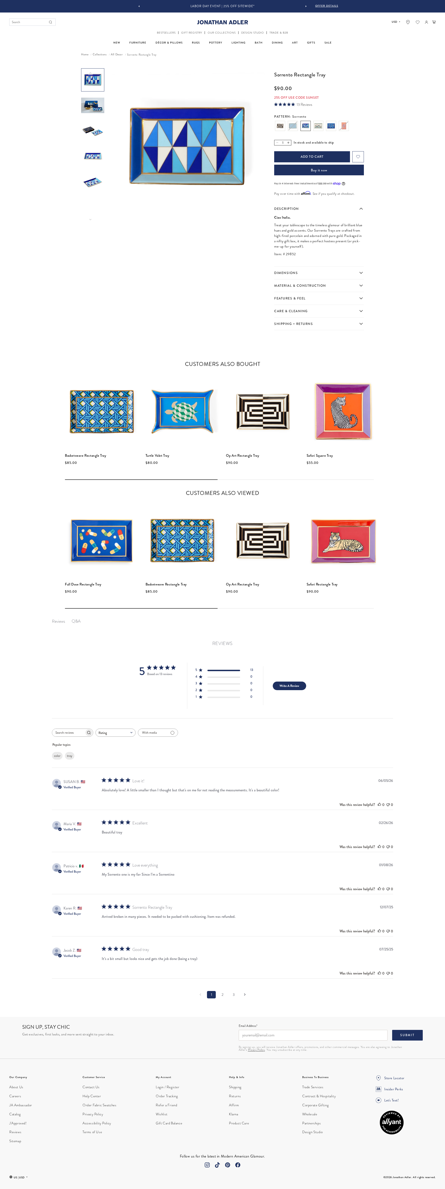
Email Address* (248, 1026)
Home (84, 55)
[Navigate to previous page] (200, 994)
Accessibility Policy (97, 1123)
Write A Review (289, 685)
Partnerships (311, 1123)
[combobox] (115, 733)
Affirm (234, 1105)
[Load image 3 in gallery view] (92, 130)
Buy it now (319, 170)
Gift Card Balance (169, 1123)
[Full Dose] (331, 126)
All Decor (117, 55)
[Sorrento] (306, 126)
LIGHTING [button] (238, 43)
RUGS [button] (196, 43)
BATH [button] (259, 43)
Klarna (233, 1114)
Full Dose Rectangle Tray (83, 584)
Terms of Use (92, 1132)
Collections (100, 55)
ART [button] (295, 43)
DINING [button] (277, 43)
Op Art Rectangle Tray (242, 455)
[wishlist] (417, 22)
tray (69, 756)
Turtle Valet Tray (157, 455)
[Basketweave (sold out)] (293, 126)
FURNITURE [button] (137, 43)
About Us (16, 1087)
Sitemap (15, 1141)
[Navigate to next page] (244, 994)
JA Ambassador (20, 1105)
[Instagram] (207, 1164)
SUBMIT (407, 1035)
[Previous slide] (139, 6)
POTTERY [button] (215, 43)
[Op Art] (280, 126)
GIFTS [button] (311, 43)
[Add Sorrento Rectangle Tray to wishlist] (358, 156)
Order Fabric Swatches (100, 1105)
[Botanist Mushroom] (318, 126)
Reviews (15, 1132)
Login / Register (167, 1087)
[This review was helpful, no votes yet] (379, 804)
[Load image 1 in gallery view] (92, 80)
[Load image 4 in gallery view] (92, 156)
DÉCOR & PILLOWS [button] (169, 43)
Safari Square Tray (320, 455)
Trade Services (312, 1087)
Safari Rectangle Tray (322, 584)
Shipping (235, 1087)
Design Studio (312, 1132)
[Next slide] (306, 6)
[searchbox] (68, 732)
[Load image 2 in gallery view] (92, 105)
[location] (408, 22)
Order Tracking (167, 1096)
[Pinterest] (227, 1164)
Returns (235, 1096)
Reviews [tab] (58, 621)
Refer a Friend (166, 1105)
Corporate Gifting (315, 1105)
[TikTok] (217, 1164)
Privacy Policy (256, 1050)
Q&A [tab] (76, 621)
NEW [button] (116, 43)
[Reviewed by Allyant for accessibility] (391, 1122)
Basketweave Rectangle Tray (85, 455)
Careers (15, 1096)
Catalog (15, 1114)
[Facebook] (237, 1164)
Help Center (92, 1096)
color (57, 756)
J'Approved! (18, 1123)
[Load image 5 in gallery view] (92, 181)
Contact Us (91, 1087)
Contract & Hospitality (319, 1096)
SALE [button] (328, 43)
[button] (166, 32)
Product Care (239, 1123)
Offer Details (326, 6)
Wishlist (162, 1114)
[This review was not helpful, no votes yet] (388, 804)
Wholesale (309, 1114)
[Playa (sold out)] (344, 126)
